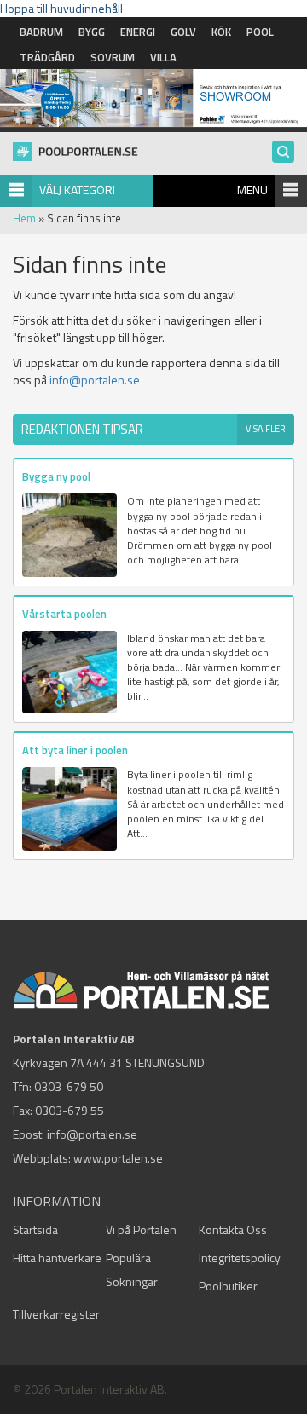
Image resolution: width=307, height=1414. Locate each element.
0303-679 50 (68, 1086)
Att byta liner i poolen (75, 750)
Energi (137, 31)
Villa (163, 57)
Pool (260, 31)
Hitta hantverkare (57, 1258)
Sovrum (112, 57)
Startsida (35, 1229)
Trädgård (47, 57)
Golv (183, 31)
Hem (24, 218)
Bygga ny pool (56, 476)
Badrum (41, 31)
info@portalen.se (94, 380)
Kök (221, 31)
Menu (252, 190)
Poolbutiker (228, 1286)
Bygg (91, 31)
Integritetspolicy (240, 1258)
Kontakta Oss (233, 1229)
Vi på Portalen (141, 1229)
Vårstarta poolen (64, 613)
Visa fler (266, 429)
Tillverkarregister (56, 1314)
